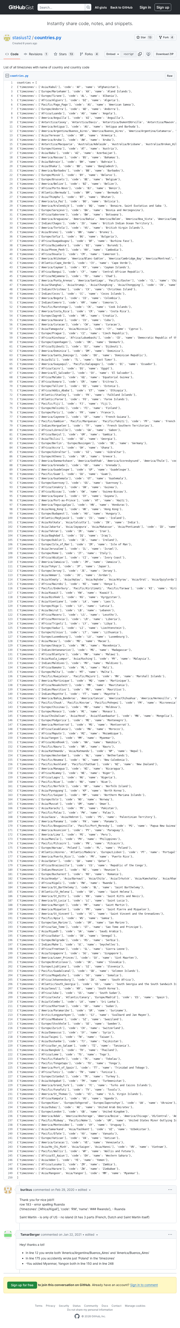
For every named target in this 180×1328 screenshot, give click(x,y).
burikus (26, 1189)
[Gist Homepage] (21, 7)
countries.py (47, 37)
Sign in (145, 7)
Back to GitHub (121, 7)
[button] (140, 54)
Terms (38, 1305)
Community (91, 1305)
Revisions (38, 54)
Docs (105, 1305)
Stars (66, 54)
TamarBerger (30, 1234)
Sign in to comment (144, 1285)
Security (64, 1305)
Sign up (163, 7)
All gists (101, 7)
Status (77, 1305)
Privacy (50, 1305)
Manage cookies (135, 1305)
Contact (116, 1305)
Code (14, 54)
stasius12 (21, 37)
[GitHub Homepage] (77, 1316)
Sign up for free (22, 1285)
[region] (90, 630)
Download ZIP (165, 54)
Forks (91, 54)
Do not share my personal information (90, 1309)
